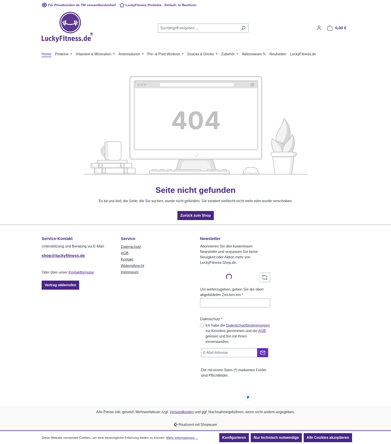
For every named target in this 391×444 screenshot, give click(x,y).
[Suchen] (243, 28)
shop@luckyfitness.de (63, 255)
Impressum (129, 272)
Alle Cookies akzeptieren (328, 437)
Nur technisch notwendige (276, 437)
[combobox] (198, 28)
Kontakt (127, 259)
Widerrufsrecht (132, 266)
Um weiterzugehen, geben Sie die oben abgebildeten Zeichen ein (232, 292)
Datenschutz (131, 247)
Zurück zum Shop (195, 215)
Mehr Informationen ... (182, 437)
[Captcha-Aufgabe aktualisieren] (264, 277)
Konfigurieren (234, 437)
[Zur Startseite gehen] (67, 27)
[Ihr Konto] (319, 27)
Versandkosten (182, 412)
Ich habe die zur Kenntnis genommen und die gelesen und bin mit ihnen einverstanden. (237, 333)
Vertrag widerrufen (60, 285)
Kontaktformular (81, 272)
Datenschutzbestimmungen (248, 325)
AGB (125, 253)
